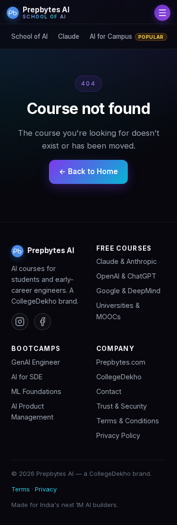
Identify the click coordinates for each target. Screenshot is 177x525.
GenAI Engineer (35, 362)
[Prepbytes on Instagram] (19, 321)
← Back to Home (88, 171)
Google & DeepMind (128, 291)
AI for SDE (26, 377)
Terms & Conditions (127, 421)
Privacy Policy (118, 435)
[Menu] (162, 13)
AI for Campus (127, 36)
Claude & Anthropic (126, 261)
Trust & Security (121, 406)
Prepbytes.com (120, 362)
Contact (108, 391)
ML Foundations (36, 391)
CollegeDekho (119, 377)
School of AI (29, 36)
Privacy (46, 489)
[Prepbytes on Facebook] (42, 321)
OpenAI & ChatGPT (126, 276)
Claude (68, 36)
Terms (20, 489)
